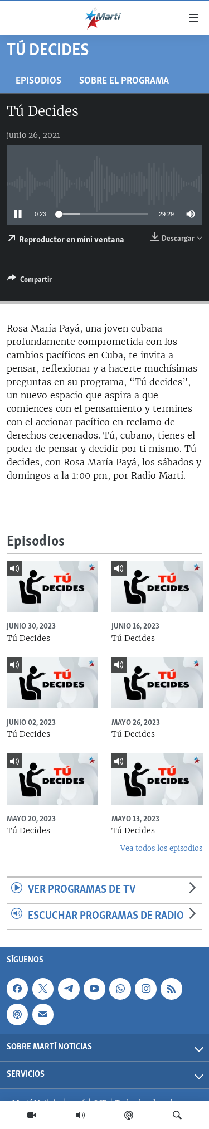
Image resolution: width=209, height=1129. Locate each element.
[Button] (29, 281)
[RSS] (171, 989)
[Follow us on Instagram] (145, 989)
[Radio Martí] (80, 1115)
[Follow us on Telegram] (68, 989)
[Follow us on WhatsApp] (119, 989)
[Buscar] (177, 1115)
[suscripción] (43, 1014)
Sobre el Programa (124, 81)
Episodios (38, 81)
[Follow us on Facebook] (17, 989)
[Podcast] (128, 1115)
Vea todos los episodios (161, 848)
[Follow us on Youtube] (94, 989)
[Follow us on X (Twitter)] (43, 989)
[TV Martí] (31, 1115)
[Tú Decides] (52, 586)
